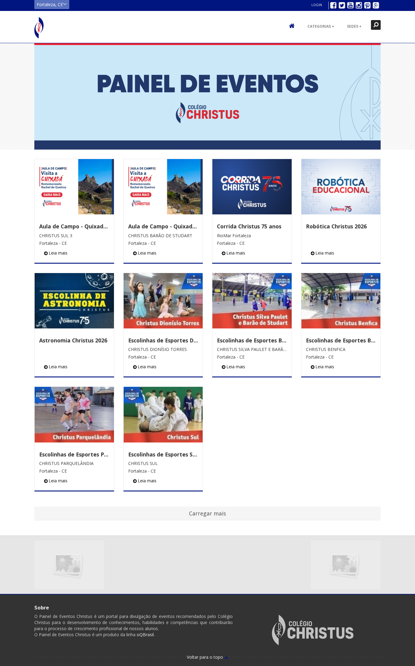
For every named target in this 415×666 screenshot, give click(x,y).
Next (407, 96)
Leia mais (58, 253)
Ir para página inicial (39, 27)
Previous (7, 96)
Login (316, 4)
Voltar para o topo (205, 657)
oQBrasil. (145, 634)
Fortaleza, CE (50, 4)
